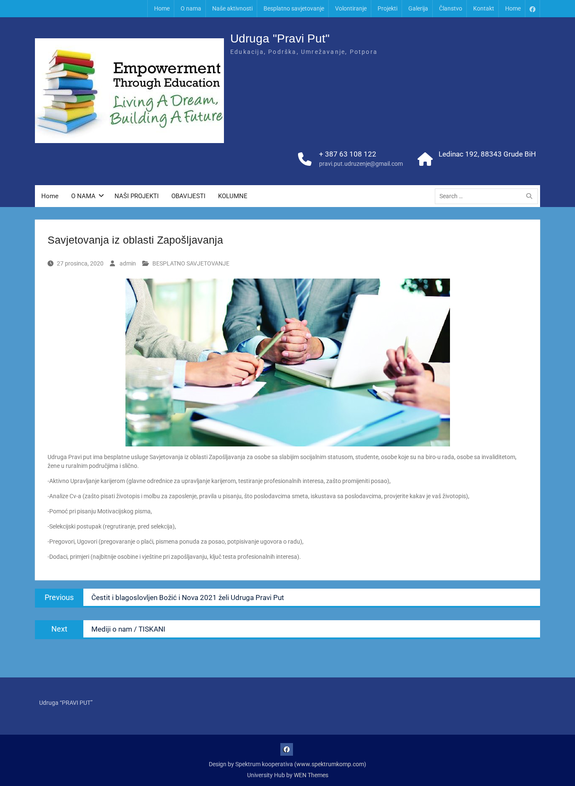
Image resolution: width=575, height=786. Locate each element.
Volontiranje (351, 8)
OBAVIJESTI (188, 196)
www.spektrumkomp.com (330, 764)
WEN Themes (311, 775)
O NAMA (83, 196)
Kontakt (483, 8)
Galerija (418, 8)
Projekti (387, 8)
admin (128, 263)
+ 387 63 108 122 (347, 154)
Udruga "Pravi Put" (280, 38)
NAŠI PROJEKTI (136, 196)
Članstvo (450, 8)
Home (162, 8)
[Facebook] (532, 8)
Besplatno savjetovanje (294, 8)
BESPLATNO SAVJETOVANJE (190, 263)
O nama (191, 8)
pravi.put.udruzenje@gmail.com (361, 163)
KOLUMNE (233, 196)
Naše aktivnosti (232, 8)
